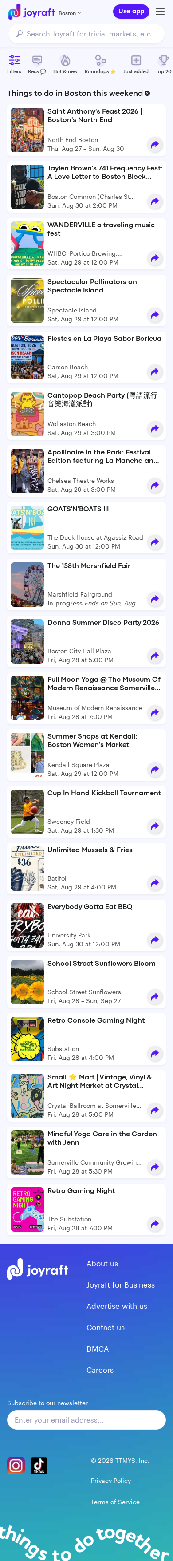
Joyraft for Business (120, 1284)
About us (102, 1263)
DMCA (97, 1348)
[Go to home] (31, 12)
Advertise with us (116, 1305)
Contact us (105, 1327)
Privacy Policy (111, 1480)
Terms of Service (115, 1502)
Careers (100, 1369)
